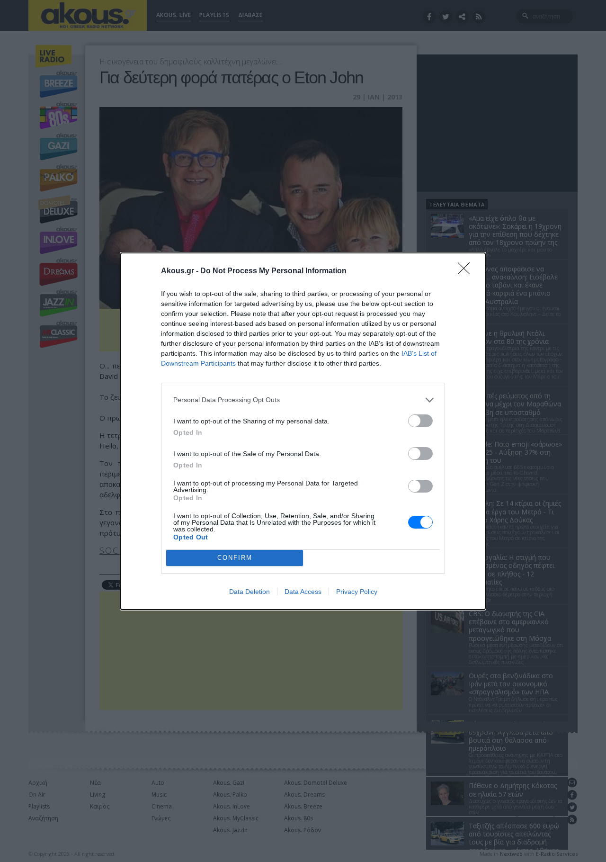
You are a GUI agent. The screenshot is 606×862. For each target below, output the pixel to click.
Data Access (303, 591)
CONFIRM (234, 557)
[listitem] (303, 400)
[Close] (467, 271)
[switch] (420, 420)
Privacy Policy (356, 591)
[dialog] (303, 431)
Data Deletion (249, 591)
